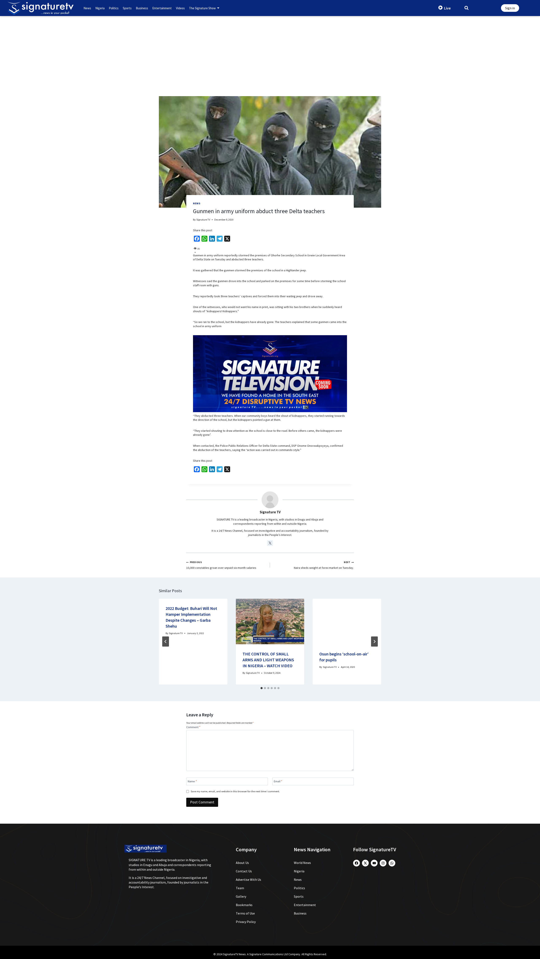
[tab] (262, 688)
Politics (114, 8)
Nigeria (100, 8)
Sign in (510, 8)
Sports (127, 8)
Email (278, 781)
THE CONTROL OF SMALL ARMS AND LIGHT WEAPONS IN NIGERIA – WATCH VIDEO (268, 659)
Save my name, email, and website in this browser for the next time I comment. (235, 791)
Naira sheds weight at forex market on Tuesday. (324, 565)
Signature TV (203, 219)
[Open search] (466, 7)
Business (142, 8)
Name (192, 781)
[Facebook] (356, 863)
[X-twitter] (365, 863)
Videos (180, 8)
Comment (193, 727)
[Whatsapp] (392, 863)
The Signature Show (202, 8)
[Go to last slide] (165, 641)
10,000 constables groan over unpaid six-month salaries (221, 565)
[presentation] (270, 621)
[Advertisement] (270, 47)
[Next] (374, 641)
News (87, 8)
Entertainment (162, 8)
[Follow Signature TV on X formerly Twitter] (270, 543)
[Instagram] (383, 863)
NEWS (196, 203)
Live (447, 8)
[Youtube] (374, 863)
